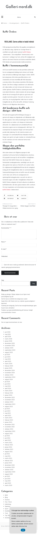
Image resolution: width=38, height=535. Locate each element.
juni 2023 (7, 411)
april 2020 (8, 483)
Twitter (23, 195)
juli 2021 (7, 454)
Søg (2, 280)
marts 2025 (8, 363)
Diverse (7, 500)
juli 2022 (7, 436)
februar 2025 (9, 366)
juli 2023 (7, 409)
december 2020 (10, 465)
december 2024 (10, 370)
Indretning (8, 504)
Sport (6, 509)
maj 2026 (8, 334)
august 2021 (9, 451)
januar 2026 (8, 341)
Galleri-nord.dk (19, 7)
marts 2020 (8, 485)
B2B (6, 495)
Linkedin (23, 198)
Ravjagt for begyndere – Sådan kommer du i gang (10, 207)
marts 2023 (8, 418)
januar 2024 (8, 395)
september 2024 (10, 377)
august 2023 (9, 406)
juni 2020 (7, 478)
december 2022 (10, 424)
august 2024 (9, 379)
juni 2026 (7, 332)
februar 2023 (9, 420)
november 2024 (10, 372)
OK (23, 530)
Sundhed (7, 511)
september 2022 (10, 431)
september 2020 (10, 472)
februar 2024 (9, 393)
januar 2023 (8, 422)
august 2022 (9, 433)
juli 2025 (7, 354)
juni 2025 (7, 357)
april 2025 (8, 361)
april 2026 (8, 336)
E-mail (4, 249)
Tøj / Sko (7, 515)
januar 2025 (8, 368)
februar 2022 (9, 445)
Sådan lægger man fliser (27, 206)
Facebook (11, 195)
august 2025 (9, 352)
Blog (6, 497)
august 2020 (9, 474)
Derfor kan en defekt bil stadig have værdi (14, 299)
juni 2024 (7, 384)
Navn (3, 242)
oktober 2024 (9, 375)
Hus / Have (8, 502)
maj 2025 (8, 359)
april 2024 (8, 388)
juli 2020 (7, 476)
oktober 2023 (9, 402)
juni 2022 (7, 438)
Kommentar (5, 228)
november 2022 (10, 427)
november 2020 (10, 467)
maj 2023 (8, 413)
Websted (4, 256)
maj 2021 (8, 456)
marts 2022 (8, 442)
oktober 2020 (9, 469)
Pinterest (11, 198)
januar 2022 (8, 447)
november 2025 (10, 345)
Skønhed (7, 506)
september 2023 (10, 404)
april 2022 (8, 440)
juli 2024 (7, 381)
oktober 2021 (9, 449)
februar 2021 (9, 460)
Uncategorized (9, 518)
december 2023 (10, 397)
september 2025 (10, 350)
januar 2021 (8, 463)
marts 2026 (8, 339)
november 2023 (10, 399)
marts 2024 (8, 390)
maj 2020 (8, 481)
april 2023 (8, 415)
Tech (6, 513)
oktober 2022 (9, 429)
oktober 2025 (9, 348)
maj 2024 (8, 386)
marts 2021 (8, 458)
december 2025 (10, 343)
